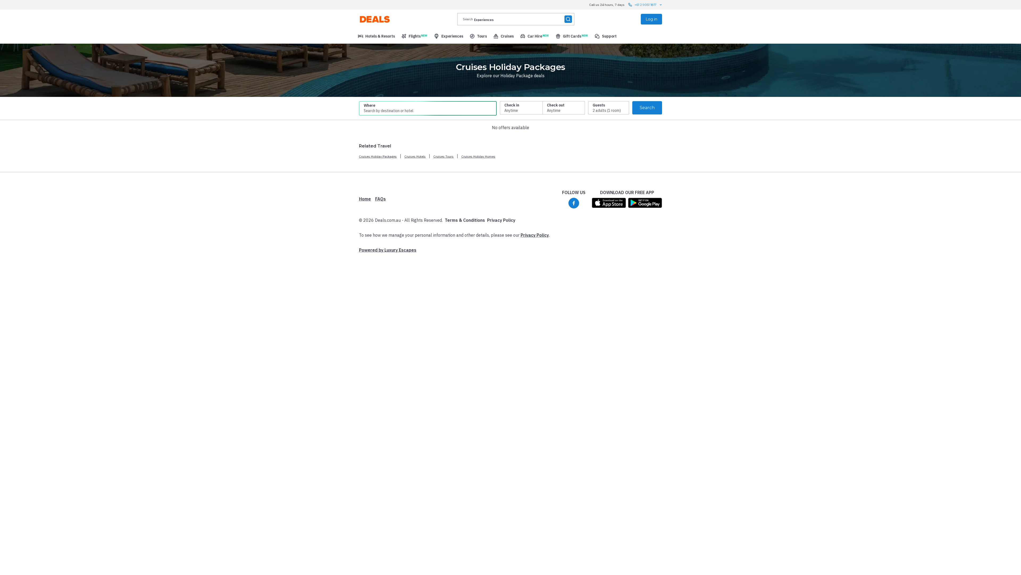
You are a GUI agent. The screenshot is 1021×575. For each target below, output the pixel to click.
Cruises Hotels (415, 156)
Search (647, 107)
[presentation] (516, 19)
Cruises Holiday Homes (478, 156)
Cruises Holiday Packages (378, 156)
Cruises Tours (443, 156)
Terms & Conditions (465, 220)
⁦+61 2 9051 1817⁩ (645, 5)
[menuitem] (376, 36)
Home (365, 199)
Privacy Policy (501, 220)
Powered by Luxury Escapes (387, 250)
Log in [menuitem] (651, 19)
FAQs (380, 199)
